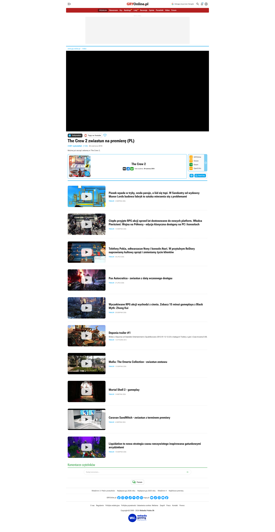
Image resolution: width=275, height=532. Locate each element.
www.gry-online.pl (74, 49)
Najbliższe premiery (176, 491)
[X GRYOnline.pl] (126, 497)
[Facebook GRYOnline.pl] (119, 497)
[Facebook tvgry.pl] (166, 497)
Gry (121, 10)
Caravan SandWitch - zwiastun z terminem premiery (137, 419)
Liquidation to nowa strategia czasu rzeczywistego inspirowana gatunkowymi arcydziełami (137, 447)
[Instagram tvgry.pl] (159, 497)
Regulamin (100, 505)
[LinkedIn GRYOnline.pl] (137, 497)
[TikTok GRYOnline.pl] (130, 497)
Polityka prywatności (128, 505)
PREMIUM (103, 10)
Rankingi (127, 10)
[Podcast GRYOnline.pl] (134, 497)
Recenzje (143, 10)
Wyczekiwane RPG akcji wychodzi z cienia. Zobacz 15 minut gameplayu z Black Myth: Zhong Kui (137, 308)
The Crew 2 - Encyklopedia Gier (127, 166)
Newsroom (113, 10)
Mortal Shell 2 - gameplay (137, 391)
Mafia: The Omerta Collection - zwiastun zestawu (137, 363)
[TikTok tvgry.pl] (155, 497)
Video (167, 10)
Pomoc (182, 505)
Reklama (155, 505)
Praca (168, 505)
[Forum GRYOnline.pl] (141, 497)
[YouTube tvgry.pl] (151, 497)
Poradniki (159, 10)
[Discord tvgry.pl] (163, 497)
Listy (135, 10)
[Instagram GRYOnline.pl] (122, 497)
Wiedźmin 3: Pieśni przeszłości (103, 491)
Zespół (162, 505)
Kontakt (175, 505)
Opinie (151, 10)
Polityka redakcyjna (112, 505)
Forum (173, 10)
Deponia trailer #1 (137, 336)
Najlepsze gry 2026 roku (126, 491)
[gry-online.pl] (137, 4)
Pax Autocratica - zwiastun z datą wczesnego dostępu (137, 280)
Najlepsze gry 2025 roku (146, 491)
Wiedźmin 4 (162, 491)
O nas (92, 505)
